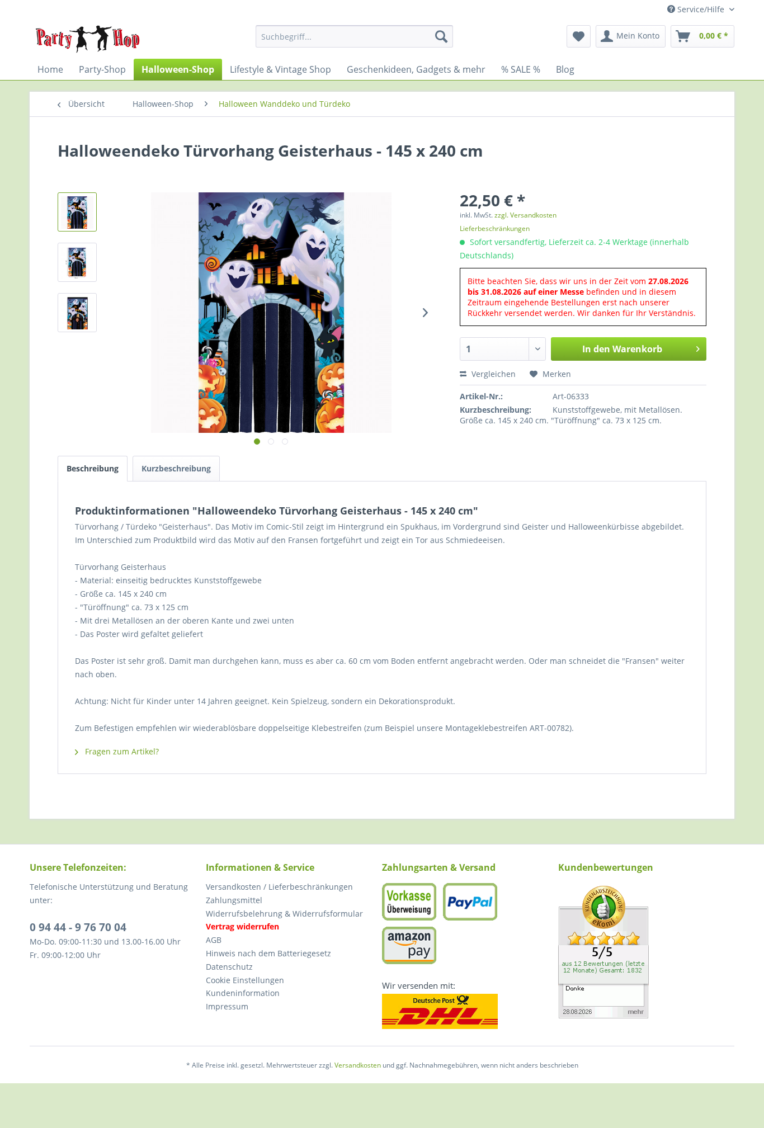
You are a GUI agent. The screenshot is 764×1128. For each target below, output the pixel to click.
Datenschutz (229, 966)
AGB (213, 940)
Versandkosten (357, 1065)
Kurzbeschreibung (176, 468)
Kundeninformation (243, 993)
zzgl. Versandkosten (525, 215)
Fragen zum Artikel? (121, 751)
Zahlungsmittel (234, 900)
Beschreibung (93, 468)
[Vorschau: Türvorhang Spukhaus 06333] (77, 262)
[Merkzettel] (579, 36)
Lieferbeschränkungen (495, 228)
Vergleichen (492, 374)
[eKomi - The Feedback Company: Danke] (646, 952)
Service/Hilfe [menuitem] (701, 9)
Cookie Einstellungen (245, 980)
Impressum (227, 1006)
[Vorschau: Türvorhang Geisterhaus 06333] (77, 212)
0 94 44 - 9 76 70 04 (78, 927)
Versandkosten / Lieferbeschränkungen (279, 886)
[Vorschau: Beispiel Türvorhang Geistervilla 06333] (77, 312)
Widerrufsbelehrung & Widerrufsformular (284, 913)
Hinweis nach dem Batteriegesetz (268, 953)
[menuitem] (354, 36)
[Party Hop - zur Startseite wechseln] (87, 39)
